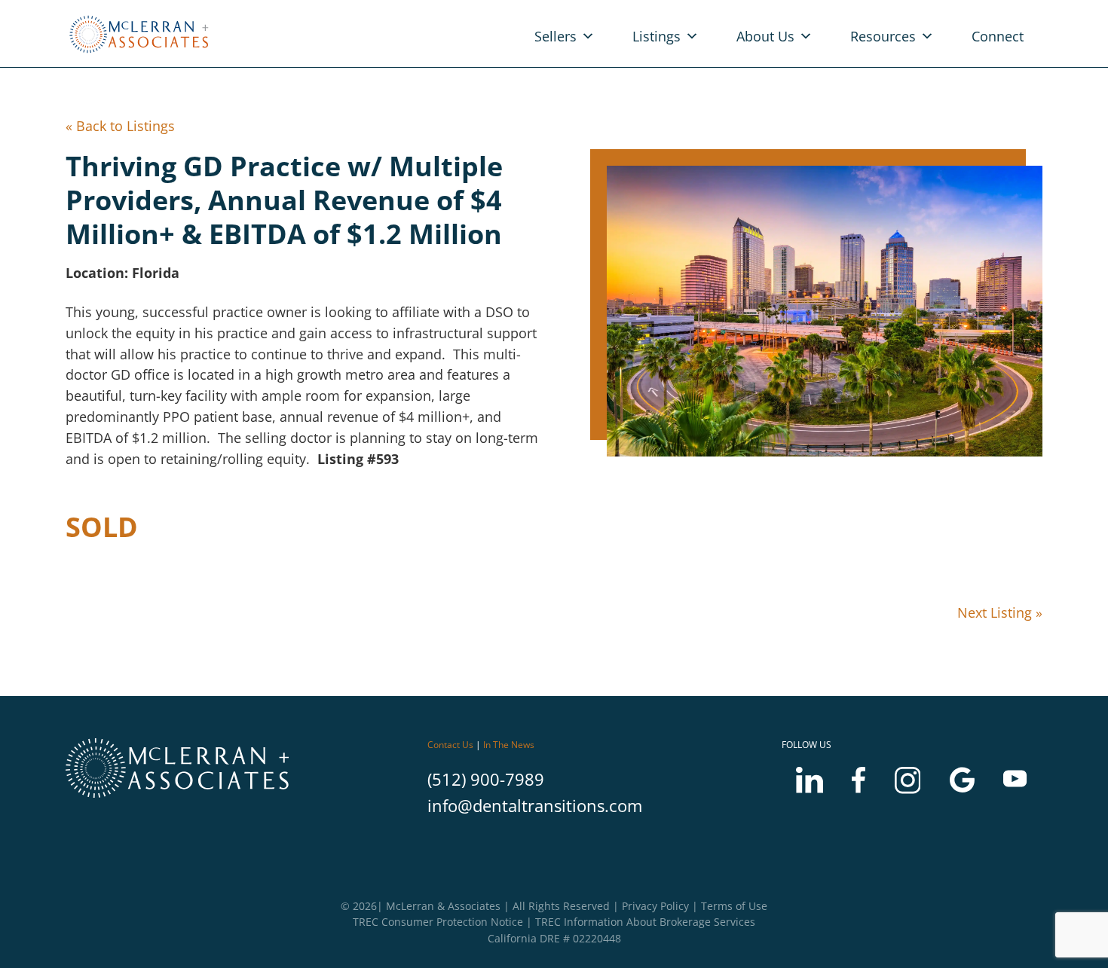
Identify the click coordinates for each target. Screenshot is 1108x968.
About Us (765, 36)
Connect (998, 36)
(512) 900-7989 (485, 779)
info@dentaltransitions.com (534, 805)
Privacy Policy (655, 906)
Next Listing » (999, 612)
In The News (508, 744)
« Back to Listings (120, 126)
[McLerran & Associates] (143, 54)
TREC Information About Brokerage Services (645, 922)
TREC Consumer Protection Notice (438, 922)
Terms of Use (734, 906)
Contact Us (450, 744)
